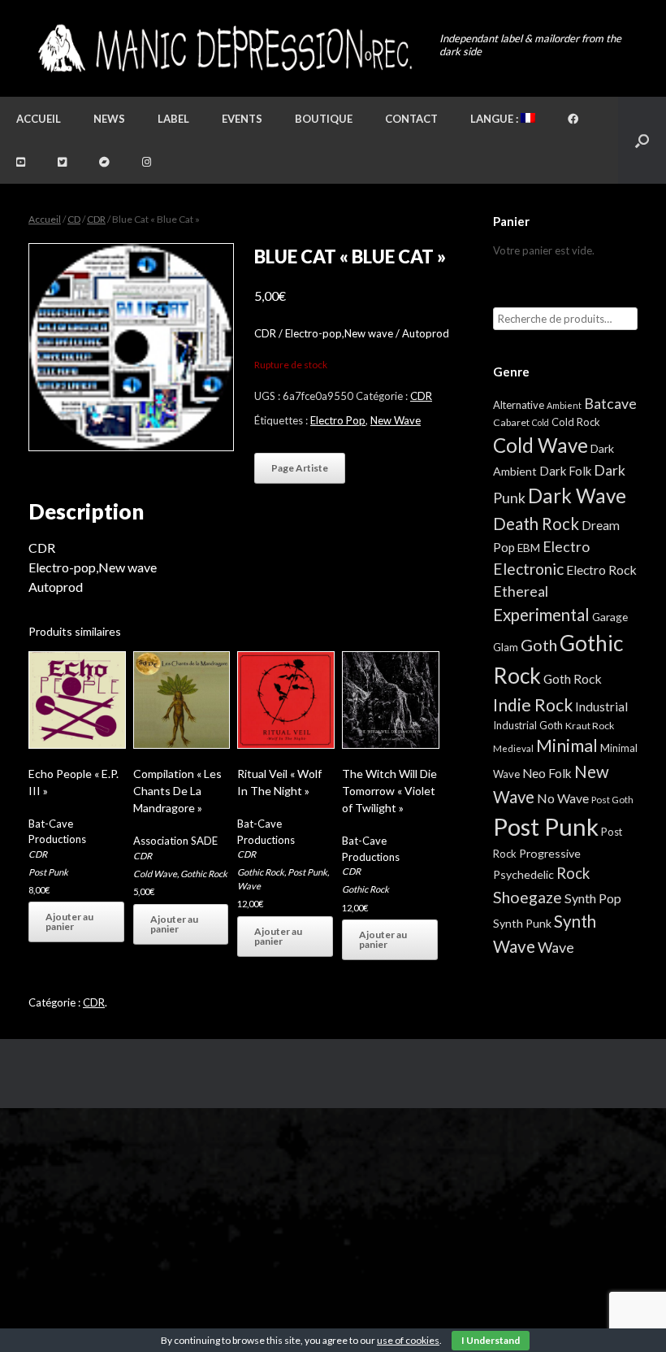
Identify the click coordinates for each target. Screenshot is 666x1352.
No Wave (563, 798)
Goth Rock (572, 678)
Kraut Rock (589, 725)
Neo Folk (547, 773)
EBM (528, 547)
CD (73, 219)
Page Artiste (299, 468)
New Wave (395, 420)
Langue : (495, 118)
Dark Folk (565, 470)
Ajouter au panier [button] (69, 921)
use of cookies (408, 1340)
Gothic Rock (203, 873)
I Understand (490, 1340)
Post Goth (612, 799)
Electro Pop (337, 420)
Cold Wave (155, 873)
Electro (566, 546)
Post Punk (48, 872)
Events (242, 118)
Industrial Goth (528, 725)
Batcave (610, 403)
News (109, 118)
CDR (96, 219)
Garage (610, 617)
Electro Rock (601, 569)
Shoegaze (527, 897)
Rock (573, 873)
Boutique (323, 118)
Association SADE (175, 840)
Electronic (528, 568)
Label (173, 118)
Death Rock (536, 523)
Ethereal (520, 591)
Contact (411, 118)
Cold (540, 422)
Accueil (38, 118)
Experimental (541, 614)
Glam (505, 647)
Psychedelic (523, 874)
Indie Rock (533, 704)
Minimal (567, 745)
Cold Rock (575, 421)
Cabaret (511, 422)
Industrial (601, 706)
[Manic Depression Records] (223, 48)
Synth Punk (522, 923)
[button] (642, 140)
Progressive (550, 853)
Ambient (564, 405)
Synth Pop (592, 898)
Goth (539, 644)
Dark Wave (577, 495)
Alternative (518, 404)
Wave (249, 885)
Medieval (513, 748)
